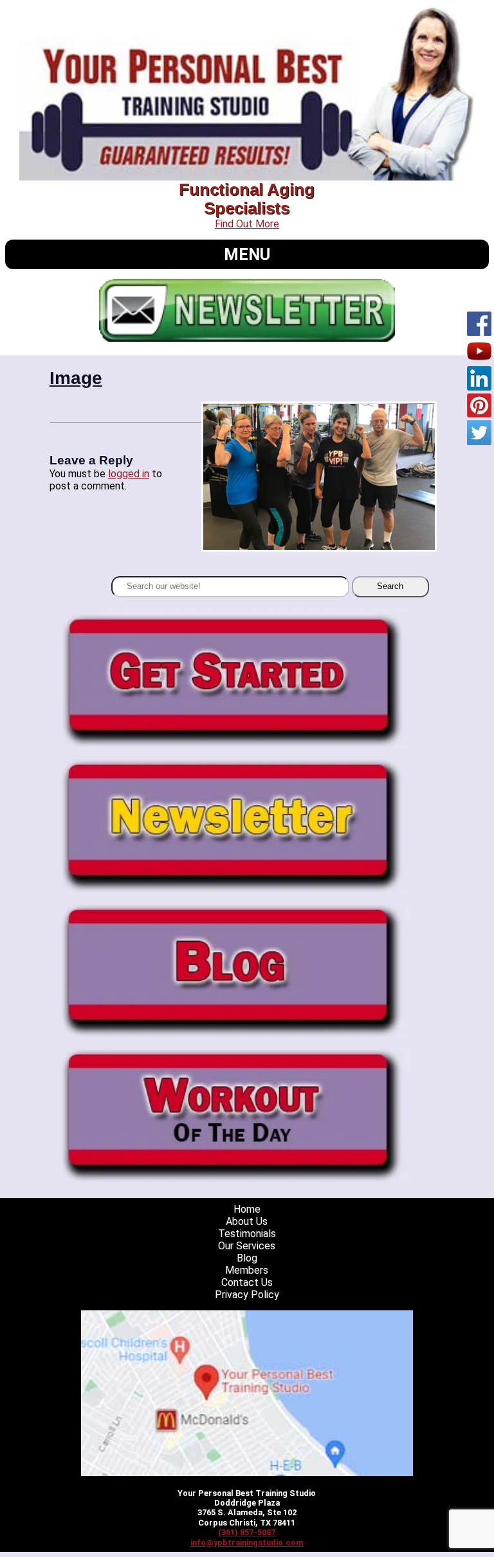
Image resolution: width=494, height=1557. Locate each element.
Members (246, 1270)
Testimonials (247, 1233)
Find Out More (247, 224)
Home (247, 1209)
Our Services (246, 1246)
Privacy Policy (247, 1295)
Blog (247, 1258)
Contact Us (247, 1282)
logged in (128, 474)
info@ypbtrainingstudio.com (247, 1542)
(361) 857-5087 (246, 1532)
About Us (247, 1221)
